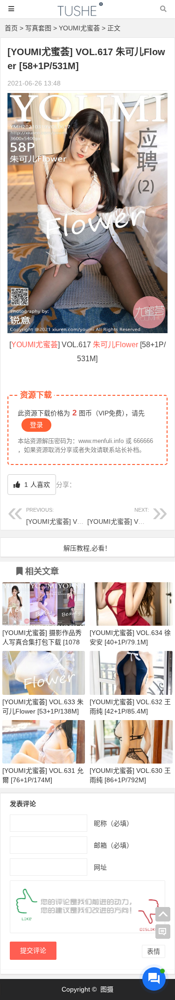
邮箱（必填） (113, 845)
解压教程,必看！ (87, 548)
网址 (100, 867)
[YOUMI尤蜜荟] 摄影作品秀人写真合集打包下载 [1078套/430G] (42, 642)
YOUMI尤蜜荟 (79, 28)
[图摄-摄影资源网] (88, 13)
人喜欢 (36, 484)
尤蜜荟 (46, 345)
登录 (36, 425)
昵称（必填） (113, 823)
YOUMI (23, 345)
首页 (11, 28)
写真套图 (38, 28)
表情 (153, 951)
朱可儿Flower (115, 345)
